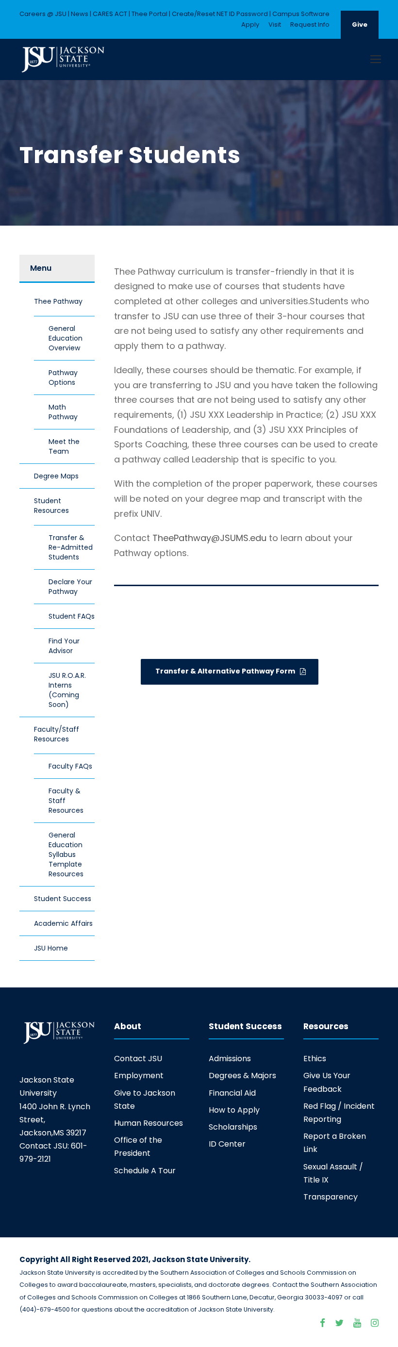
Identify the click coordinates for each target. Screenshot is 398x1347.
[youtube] (357, 1323)
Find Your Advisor (64, 646)
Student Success (62, 898)
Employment (139, 1075)
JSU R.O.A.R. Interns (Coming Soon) (67, 690)
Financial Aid (232, 1093)
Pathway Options (63, 377)
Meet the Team (64, 446)
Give (359, 24)
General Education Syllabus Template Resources (66, 854)
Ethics (314, 1058)
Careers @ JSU (42, 13)
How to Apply (234, 1110)
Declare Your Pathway (70, 586)
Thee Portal (149, 13)
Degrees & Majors (242, 1075)
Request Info (310, 24)
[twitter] (339, 1323)
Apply (250, 24)
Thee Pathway (58, 301)
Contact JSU (138, 1058)
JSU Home (51, 948)
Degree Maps (56, 476)
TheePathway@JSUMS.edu (208, 538)
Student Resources (51, 505)
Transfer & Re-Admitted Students (71, 547)
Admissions (230, 1058)
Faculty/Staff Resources (56, 734)
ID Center (227, 1144)
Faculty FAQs (70, 766)
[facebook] (322, 1323)
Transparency (330, 1196)
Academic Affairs (63, 923)
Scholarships (233, 1127)
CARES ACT (110, 13)
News (79, 13)
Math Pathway (63, 412)
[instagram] (375, 1323)
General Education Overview (66, 338)
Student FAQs (72, 616)
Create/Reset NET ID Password (220, 13)
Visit (274, 24)
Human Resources (148, 1123)
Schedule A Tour (145, 1170)
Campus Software (301, 13)
